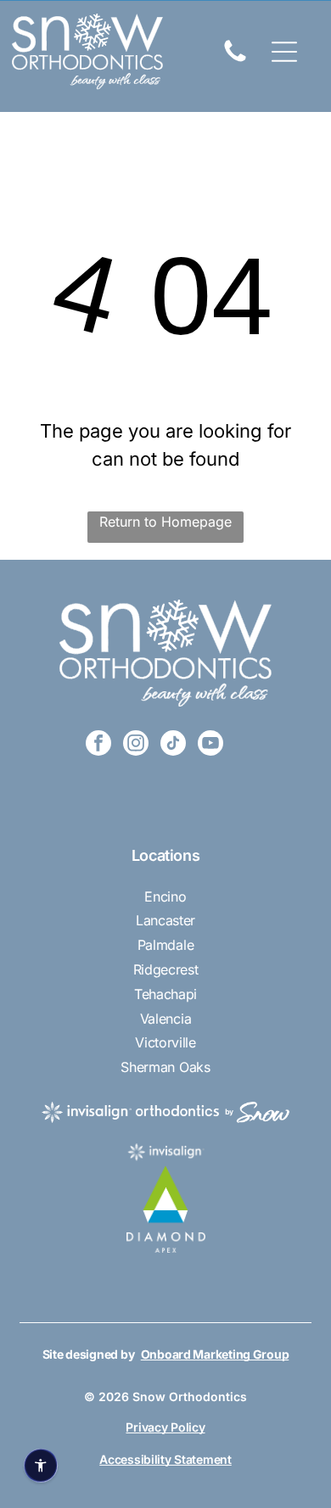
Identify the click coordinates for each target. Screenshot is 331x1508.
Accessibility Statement (165, 1459)
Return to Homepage (165, 521)
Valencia (165, 1018)
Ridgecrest (166, 969)
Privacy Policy (165, 1427)
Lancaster (165, 920)
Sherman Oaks (165, 1066)
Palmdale (165, 944)
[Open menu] (284, 51)
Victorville (165, 1042)
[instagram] (136, 745)
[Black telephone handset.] (235, 60)
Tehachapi (165, 994)
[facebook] (98, 745)
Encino (165, 896)
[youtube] (210, 745)
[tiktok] (173, 745)
